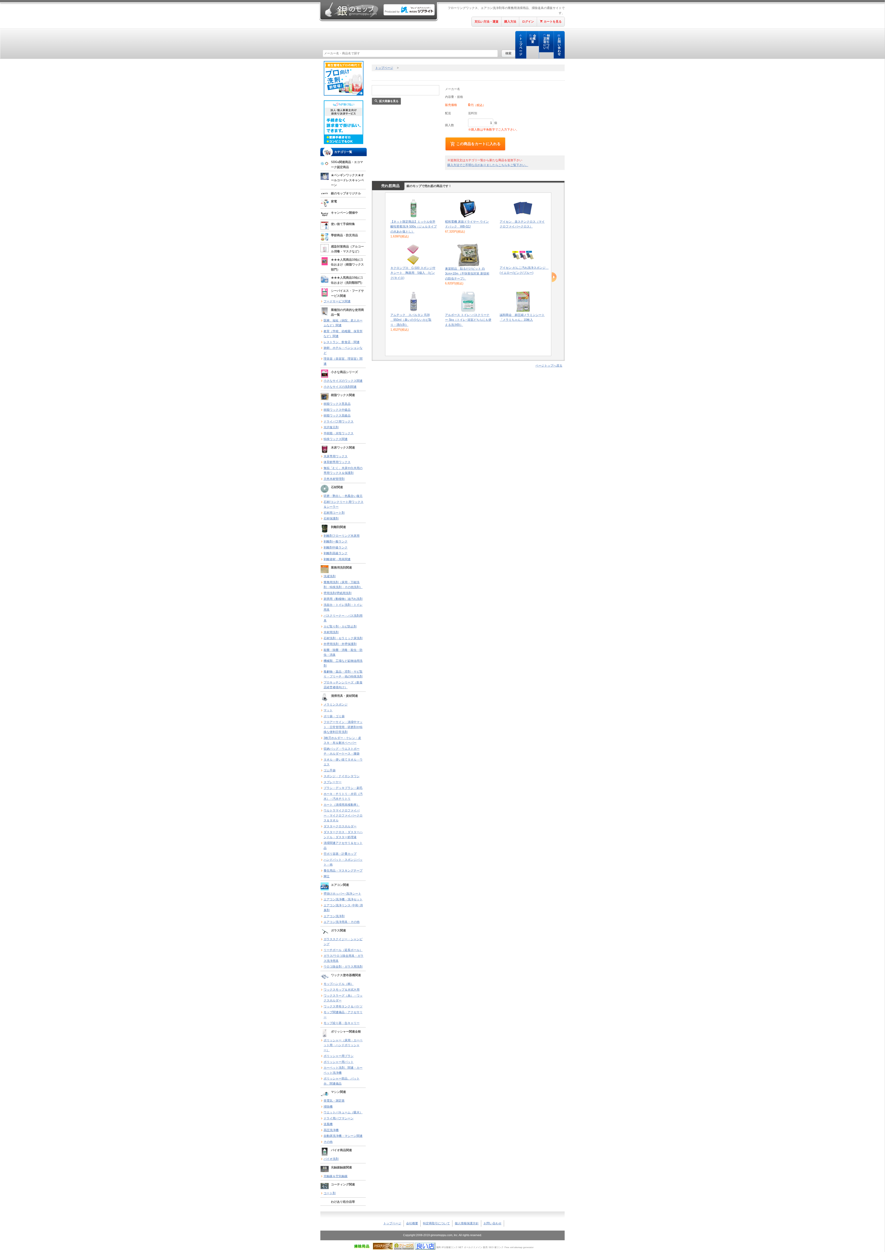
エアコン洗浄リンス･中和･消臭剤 (343, 908)
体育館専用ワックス (337, 462)
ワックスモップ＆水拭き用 (342, 989)
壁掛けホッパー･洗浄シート (342, 893)
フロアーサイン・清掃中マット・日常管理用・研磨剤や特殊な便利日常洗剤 (343, 727)
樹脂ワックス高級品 (337, 415)
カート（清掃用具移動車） (342, 804)
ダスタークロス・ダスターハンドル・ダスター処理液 (343, 834)
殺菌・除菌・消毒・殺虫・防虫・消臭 (343, 652)
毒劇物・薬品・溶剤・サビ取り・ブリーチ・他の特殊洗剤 (343, 674)
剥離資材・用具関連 (337, 559)
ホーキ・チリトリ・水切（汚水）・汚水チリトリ (343, 796)
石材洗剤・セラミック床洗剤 (343, 638)
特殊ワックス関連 (336, 439)
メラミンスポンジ (336, 704)
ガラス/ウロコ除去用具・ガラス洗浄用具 (343, 958)
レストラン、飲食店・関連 (342, 342)
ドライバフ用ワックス (339, 421)
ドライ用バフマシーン (339, 1118)
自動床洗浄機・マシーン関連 (343, 1136)
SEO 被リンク (496, 1247)
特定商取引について (436, 1223)
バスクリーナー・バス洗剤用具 (343, 618)
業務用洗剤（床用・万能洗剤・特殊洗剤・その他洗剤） (343, 585)
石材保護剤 (331, 518)
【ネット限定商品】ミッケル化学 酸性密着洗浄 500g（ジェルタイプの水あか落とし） (413, 226)
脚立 (327, 876)
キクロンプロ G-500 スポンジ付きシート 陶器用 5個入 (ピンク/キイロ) (412, 273)
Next (554, 277)
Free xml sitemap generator (519, 1247)
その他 (328, 1142)
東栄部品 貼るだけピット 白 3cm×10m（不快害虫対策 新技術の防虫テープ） (467, 273)
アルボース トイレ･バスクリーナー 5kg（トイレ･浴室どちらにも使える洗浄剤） (468, 320)
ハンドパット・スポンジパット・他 (343, 862)
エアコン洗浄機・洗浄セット (343, 899)
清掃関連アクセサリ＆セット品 (343, 845)
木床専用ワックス (336, 456)
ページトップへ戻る (548, 365)
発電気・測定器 (334, 1100)
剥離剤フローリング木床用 (342, 535)
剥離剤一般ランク (336, 541)
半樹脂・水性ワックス (339, 433)
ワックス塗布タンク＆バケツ (343, 1006)
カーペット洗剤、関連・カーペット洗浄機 (343, 1070)
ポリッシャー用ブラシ (339, 1056)
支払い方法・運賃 (487, 21)
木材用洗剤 (331, 632)
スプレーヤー (333, 782)
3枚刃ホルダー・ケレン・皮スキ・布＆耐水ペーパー (342, 740)
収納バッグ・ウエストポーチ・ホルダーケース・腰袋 (342, 751)
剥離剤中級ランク (336, 547)
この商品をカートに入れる (478, 144)
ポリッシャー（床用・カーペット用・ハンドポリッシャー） (343, 1045)
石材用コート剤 (334, 512)
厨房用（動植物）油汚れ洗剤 (343, 599)
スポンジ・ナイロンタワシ (342, 776)
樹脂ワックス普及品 (337, 404)
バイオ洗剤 (331, 1159)
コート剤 (330, 1193)
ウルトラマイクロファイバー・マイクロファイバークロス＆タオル (343, 815)
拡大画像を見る (388, 101)
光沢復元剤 (331, 427)
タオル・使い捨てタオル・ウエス (343, 762)
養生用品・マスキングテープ (343, 870)
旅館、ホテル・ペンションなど (343, 350)
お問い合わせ (559, 46)
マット (328, 710)
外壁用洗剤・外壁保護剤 (340, 644)
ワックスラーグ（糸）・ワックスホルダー (343, 998)
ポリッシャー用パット (339, 1062)
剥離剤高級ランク (336, 553)
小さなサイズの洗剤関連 (340, 386)
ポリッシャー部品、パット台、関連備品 (342, 1081)
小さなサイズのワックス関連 (343, 380)
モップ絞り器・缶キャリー (342, 1023)
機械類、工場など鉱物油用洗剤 (343, 663)
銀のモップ (351, 9)
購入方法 (510, 21)
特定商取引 (546, 42)
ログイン (528, 21)
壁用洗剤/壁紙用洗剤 (337, 593)
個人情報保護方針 (467, 1223)
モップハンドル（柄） (339, 984)
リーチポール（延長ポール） (343, 950)
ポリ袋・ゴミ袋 (334, 716)
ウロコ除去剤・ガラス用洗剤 (343, 966)
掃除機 (328, 1106)
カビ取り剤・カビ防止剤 (340, 626)
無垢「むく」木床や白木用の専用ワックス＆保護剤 (343, 470)
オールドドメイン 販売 (476, 1247)
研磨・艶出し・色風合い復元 (343, 496)
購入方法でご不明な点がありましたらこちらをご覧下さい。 (487, 165)
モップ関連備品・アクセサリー (343, 1014)
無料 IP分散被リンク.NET (449, 1247)
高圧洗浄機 (331, 1130)
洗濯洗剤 (330, 576)
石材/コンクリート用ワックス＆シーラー (343, 504)
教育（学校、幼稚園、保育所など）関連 (343, 334)
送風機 (328, 1124)
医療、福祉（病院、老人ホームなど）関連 (343, 323)
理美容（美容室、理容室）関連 (343, 361)
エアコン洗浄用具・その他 (342, 922)
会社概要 (533, 39)
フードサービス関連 (337, 301)
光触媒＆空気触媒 (336, 1176)
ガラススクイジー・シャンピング (343, 941)
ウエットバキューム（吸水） (343, 1112)
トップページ (520, 46)
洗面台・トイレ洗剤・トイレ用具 (343, 607)
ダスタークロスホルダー (340, 826)
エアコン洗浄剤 (334, 916)
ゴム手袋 (330, 770)
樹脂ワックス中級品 (337, 409)
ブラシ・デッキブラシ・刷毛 (343, 788)
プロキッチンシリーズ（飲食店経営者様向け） (343, 685)
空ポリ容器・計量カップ (340, 853)
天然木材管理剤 (334, 479)
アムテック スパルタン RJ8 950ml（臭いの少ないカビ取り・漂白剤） (410, 320)
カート (553, 21)
